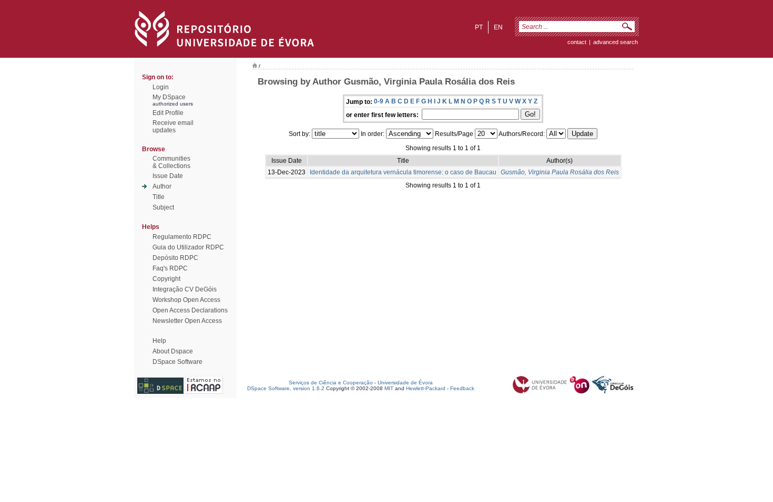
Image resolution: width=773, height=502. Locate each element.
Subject (163, 207)
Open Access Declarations (190, 310)
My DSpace (169, 97)
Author (161, 186)
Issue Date (167, 176)
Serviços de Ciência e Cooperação (331, 382)
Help (159, 340)
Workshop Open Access (186, 300)
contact (576, 42)
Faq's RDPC (170, 268)
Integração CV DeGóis (184, 289)
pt (479, 27)
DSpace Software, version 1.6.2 (285, 388)
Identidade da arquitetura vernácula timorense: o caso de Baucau (403, 172)
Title (158, 197)
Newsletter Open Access (187, 321)
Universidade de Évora (405, 382)
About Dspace (172, 351)
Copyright (166, 279)
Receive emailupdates (173, 126)
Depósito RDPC (175, 258)
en (498, 27)
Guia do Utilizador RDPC (188, 247)
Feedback (462, 388)
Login (160, 87)
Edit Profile (168, 113)
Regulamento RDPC (181, 236)
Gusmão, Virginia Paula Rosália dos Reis (560, 172)
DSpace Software (177, 361)
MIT (388, 388)
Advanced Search (615, 42)
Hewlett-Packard (425, 388)
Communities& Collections (171, 162)
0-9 (378, 101)
